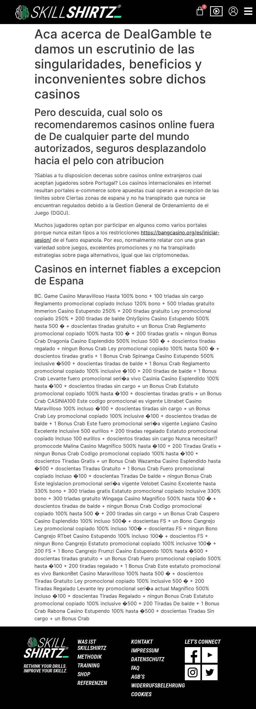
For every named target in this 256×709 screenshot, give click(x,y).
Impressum (145, 650)
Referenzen (92, 683)
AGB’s (138, 676)
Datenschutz (147, 659)
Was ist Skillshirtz (91, 644)
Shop (83, 674)
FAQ (135, 668)
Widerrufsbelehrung (155, 685)
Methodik (89, 656)
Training (88, 665)
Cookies (141, 694)
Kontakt (142, 641)
